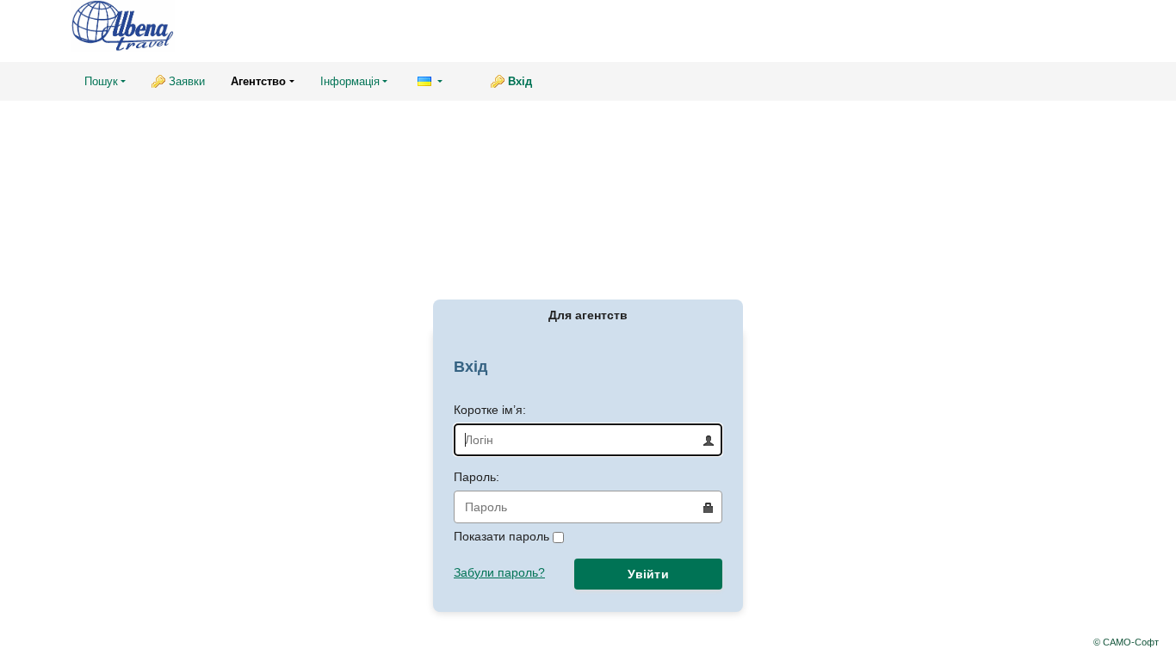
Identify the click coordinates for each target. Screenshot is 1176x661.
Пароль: (476, 477)
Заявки (187, 81)
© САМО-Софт (1126, 642)
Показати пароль (503, 536)
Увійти (648, 574)
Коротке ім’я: (490, 410)
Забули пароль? (499, 572)
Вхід (520, 81)
